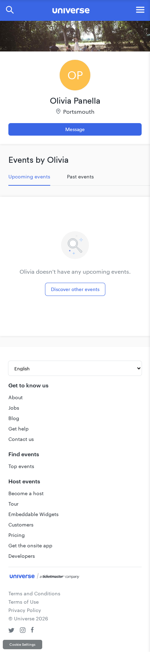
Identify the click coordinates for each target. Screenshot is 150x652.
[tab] (29, 177)
